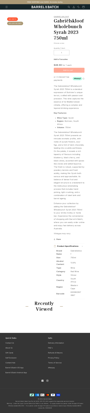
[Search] (69, 7)
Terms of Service (55, 363)
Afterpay (51, 368)
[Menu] (6, 7)
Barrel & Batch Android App (16, 372)
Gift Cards (9, 353)
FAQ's (50, 348)
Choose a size (59, 43)
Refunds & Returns (55, 353)
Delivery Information (56, 343)
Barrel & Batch (47, 399)
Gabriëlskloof (61, 17)
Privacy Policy (53, 358)
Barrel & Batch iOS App (14, 368)
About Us (9, 348)
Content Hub (10, 363)
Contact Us (9, 343)
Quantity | (57, 48)
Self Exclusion (10, 358)
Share (58, 239)
